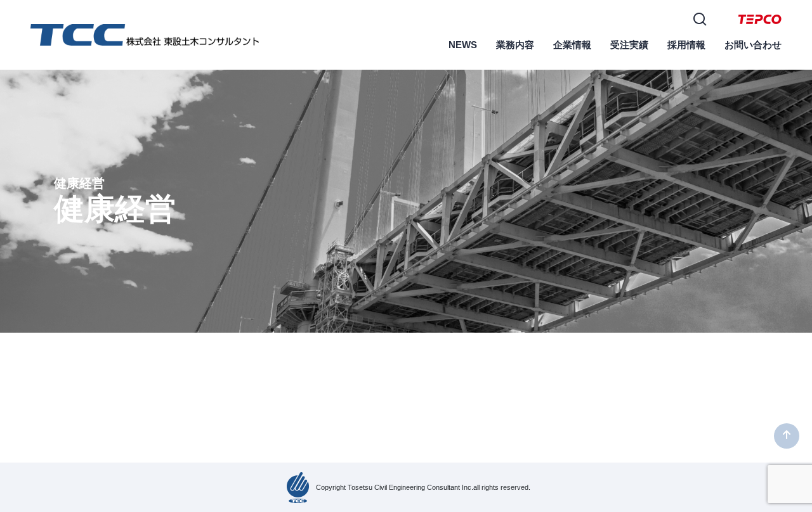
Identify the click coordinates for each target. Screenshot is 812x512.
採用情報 (686, 44)
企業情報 (572, 44)
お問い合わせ (753, 44)
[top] (786, 436)
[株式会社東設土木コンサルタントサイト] (144, 34)
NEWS (463, 44)
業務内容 (515, 44)
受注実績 (629, 44)
